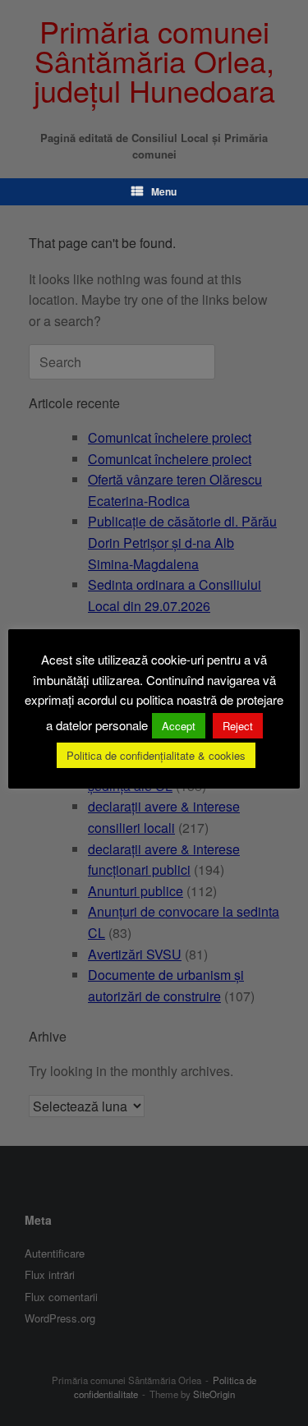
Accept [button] (178, 726)
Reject (238, 726)
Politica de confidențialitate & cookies (156, 755)
